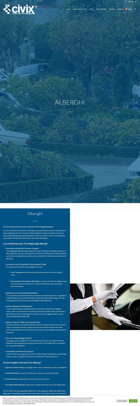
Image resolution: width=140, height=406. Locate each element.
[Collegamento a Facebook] (135, 1)
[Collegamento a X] (132, 1)
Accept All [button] (133, 401)
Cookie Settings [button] (122, 401)
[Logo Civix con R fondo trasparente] (20, 9)
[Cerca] (135, 9)
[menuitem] (68, 9)
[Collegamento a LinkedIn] (129, 1)
